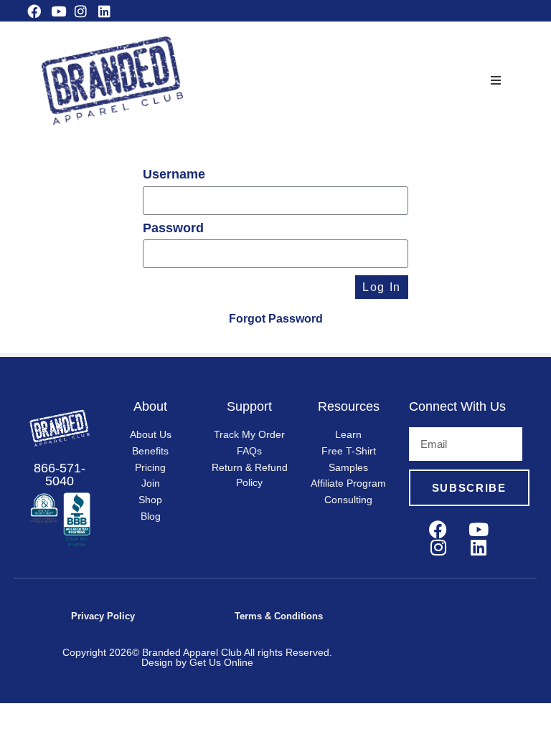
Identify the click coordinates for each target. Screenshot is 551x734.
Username (174, 174)
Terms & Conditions (279, 616)
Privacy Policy (103, 616)
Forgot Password (276, 319)
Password (173, 228)
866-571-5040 (59, 474)
